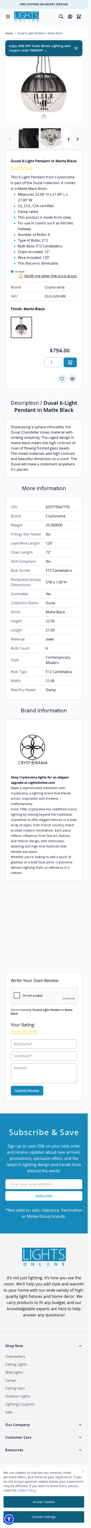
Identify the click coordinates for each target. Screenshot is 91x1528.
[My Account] (70, 16)
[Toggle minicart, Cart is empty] (78, 16)
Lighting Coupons (19, 1404)
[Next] (77, 139)
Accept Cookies (44, 1502)
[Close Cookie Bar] (83, 1471)
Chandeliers (15, 1356)
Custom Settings (44, 1517)
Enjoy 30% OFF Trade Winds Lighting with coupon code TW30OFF (40, 48)
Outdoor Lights (17, 1396)
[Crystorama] (44, 750)
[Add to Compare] (72, 378)
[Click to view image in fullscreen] (43, 84)
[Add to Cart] (70, 362)
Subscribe (44, 1195)
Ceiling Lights (16, 1364)
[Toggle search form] (61, 16)
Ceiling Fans (15, 1388)
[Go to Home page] (26, 16)
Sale (8, 1412)
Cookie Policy (26, 1490)
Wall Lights (14, 1372)
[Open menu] (8, 16)
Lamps (10, 1380)
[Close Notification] (76, 48)
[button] (43, 1346)
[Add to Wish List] (61, 378)
